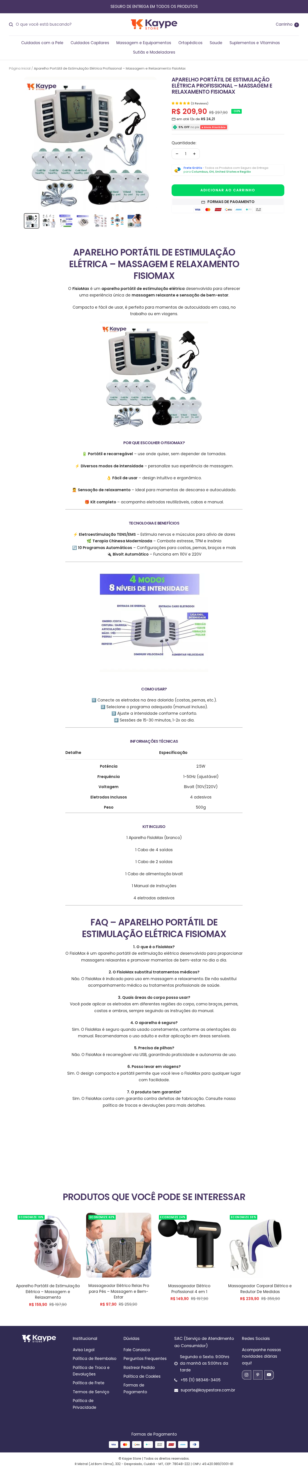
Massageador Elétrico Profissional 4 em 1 (189, 1288)
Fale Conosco (137, 1349)
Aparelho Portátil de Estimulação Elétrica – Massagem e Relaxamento (48, 1291)
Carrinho (286, 24)
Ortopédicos (190, 42)
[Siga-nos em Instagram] (246, 1374)
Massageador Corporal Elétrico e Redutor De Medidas (260, 1288)
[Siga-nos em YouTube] (269, 1374)
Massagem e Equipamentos (143, 42)
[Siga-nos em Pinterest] (257, 1374)
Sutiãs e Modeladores (154, 52)
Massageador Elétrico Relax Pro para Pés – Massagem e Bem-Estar (118, 1291)
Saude (216, 42)
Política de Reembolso (94, 1358)
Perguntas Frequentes (145, 1358)
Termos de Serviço (91, 1392)
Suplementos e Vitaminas (255, 42)
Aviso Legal (83, 1349)
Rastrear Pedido (139, 1367)
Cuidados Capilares (90, 42)
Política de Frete (88, 1383)
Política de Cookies (142, 1376)
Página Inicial (19, 68)
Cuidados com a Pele (42, 42)
